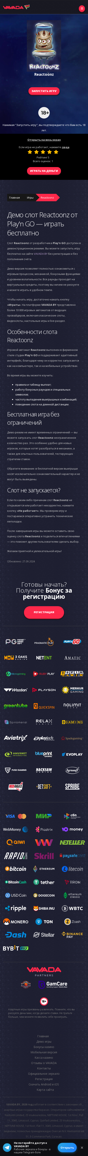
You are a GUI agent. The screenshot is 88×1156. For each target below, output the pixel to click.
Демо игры (43, 1041)
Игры (30, 197)
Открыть (67, 1147)
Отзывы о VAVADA (44, 1063)
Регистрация (44, 612)
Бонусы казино (44, 1047)
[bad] (30, 152)
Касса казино (44, 1057)
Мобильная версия (43, 1052)
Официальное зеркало (44, 1074)
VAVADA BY (40, 254)
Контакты (44, 1068)
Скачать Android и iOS (44, 1084)
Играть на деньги (44, 171)
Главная (14, 197)
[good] (49, 152)
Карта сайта (45, 1090)
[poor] (36, 152)
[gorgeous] (56, 152)
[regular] (43, 152)
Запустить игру (44, 91)
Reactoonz (47, 197)
